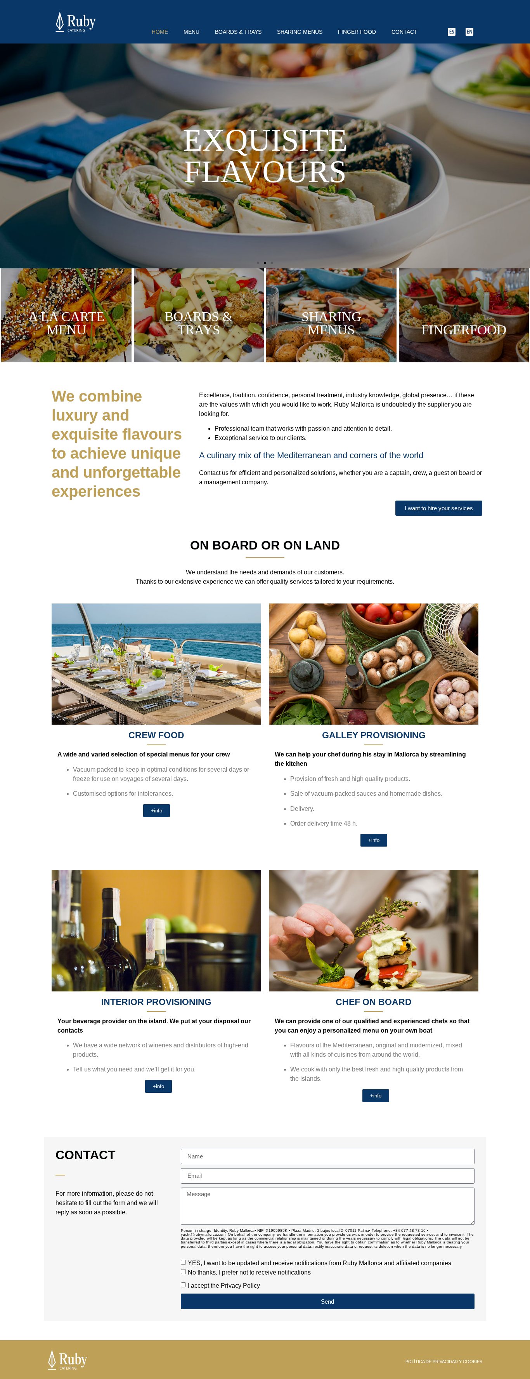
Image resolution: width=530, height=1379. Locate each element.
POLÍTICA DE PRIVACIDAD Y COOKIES (443, 1361)
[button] (258, 263)
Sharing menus (299, 32)
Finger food (357, 32)
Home (160, 32)
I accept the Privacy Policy (224, 1285)
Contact (404, 32)
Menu (191, 32)
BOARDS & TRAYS (238, 32)
